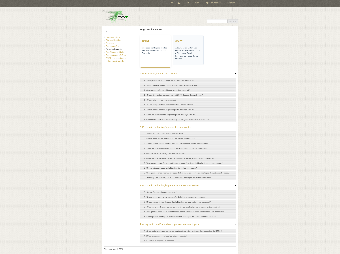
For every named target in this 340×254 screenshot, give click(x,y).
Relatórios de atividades (115, 52)
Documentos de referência (116, 55)
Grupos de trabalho (212, 3)
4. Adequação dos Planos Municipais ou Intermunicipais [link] (169, 224)
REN (196, 3)
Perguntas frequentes (114, 49)
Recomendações (112, 46)
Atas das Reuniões (113, 40)
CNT (187, 3)
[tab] (188, 80)
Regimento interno (113, 37)
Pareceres (110, 43)
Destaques (230, 3)
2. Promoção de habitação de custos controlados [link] (165, 127)
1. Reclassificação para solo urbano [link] (158, 73)
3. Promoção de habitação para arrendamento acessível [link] (169, 185)
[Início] (115, 16)
